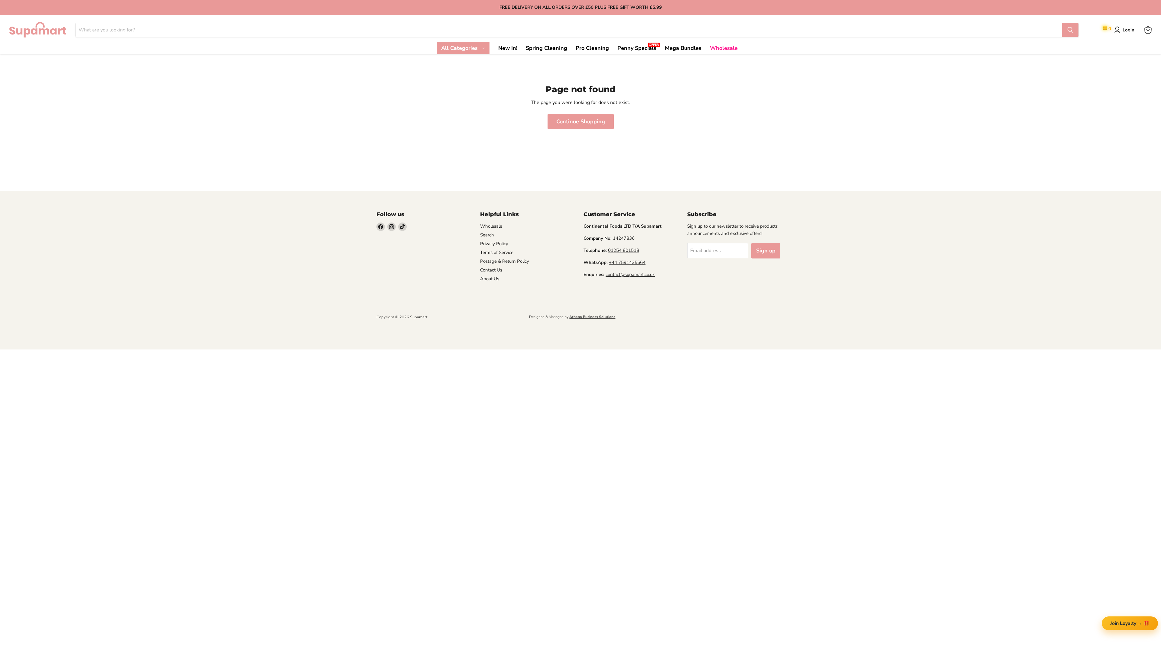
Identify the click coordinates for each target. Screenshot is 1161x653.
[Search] (1070, 30)
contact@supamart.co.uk (630, 274)
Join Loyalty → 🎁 (1130, 623)
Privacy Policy (494, 244)
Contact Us (491, 270)
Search (487, 235)
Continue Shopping (580, 121)
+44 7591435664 (627, 262)
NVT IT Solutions (386, 322)
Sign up (766, 250)
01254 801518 (623, 250)
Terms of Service (496, 252)
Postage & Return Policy (504, 261)
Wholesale (491, 226)
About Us (489, 279)
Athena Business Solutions (592, 316)
